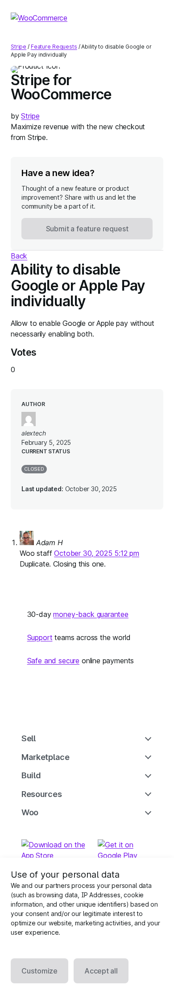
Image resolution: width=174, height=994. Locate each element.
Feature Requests (54, 46)
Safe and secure (53, 660)
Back (19, 255)
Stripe (18, 46)
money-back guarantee (90, 614)
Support (40, 637)
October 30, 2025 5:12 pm (96, 553)
